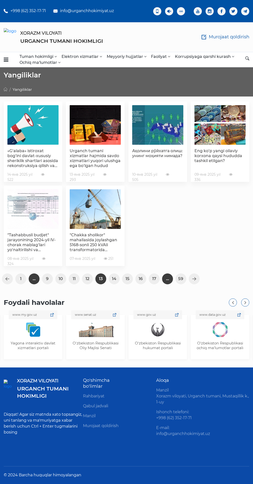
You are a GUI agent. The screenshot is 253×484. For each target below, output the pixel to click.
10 (61, 278)
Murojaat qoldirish (101, 425)
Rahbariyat (94, 396)
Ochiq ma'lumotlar (39, 62)
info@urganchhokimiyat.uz (87, 10)
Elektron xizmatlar (81, 56)
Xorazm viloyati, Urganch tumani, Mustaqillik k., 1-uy (202, 399)
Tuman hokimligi (37, 56)
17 (154, 278)
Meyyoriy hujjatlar (125, 56)
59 (180, 278)
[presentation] (233, 302)
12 (87, 278)
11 (74, 278)
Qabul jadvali (95, 406)
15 (127, 278)
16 (141, 278)
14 (114, 278)
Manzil (89, 415)
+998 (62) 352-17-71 (28, 10)
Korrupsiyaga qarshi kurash (203, 56)
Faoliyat (159, 56)
